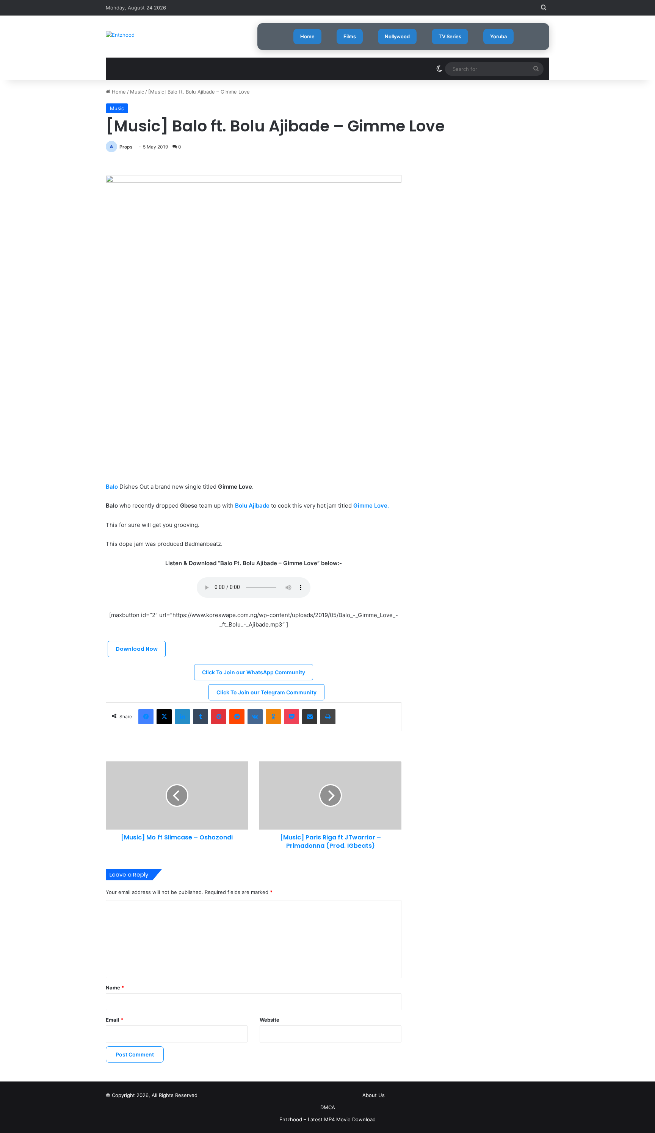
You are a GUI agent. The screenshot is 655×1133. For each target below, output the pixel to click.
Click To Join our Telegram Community (266, 692)
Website (269, 1020)
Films (349, 36)
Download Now (137, 649)
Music (137, 92)
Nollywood (397, 36)
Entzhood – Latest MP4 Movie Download (327, 1119)
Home (307, 36)
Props (126, 147)
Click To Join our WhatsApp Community (253, 672)
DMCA (327, 1107)
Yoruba (498, 36)
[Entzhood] (120, 35)
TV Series (450, 36)
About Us (373, 1095)
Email (114, 1020)
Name (115, 988)
